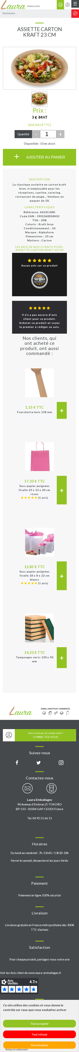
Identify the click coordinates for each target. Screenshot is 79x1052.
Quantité (23, 134)
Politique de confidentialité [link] (17, 1050)
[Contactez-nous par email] (27, 790)
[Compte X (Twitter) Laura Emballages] (38, 763)
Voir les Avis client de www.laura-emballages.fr (30, 972)
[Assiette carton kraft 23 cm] (39, 99)
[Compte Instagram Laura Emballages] (61, 763)
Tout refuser (39, 1034)
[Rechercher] (75, 13)
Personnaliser (40, 1045)
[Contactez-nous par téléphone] (51, 790)
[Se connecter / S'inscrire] (67, 4)
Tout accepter (39, 1023)
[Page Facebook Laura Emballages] (17, 763)
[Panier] (60, 4)
